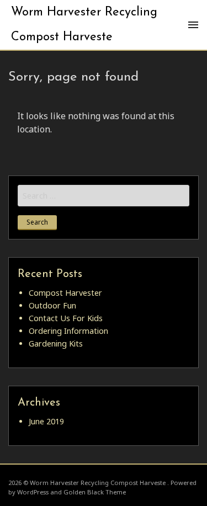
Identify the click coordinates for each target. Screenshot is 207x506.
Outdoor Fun (52, 305)
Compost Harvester (65, 292)
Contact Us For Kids (66, 318)
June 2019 (46, 421)
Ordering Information (68, 331)
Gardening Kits (56, 343)
